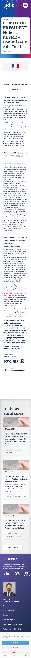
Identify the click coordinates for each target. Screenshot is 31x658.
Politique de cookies (9, 656)
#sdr (25, 496)
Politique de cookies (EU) (12, 629)
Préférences (15, 652)
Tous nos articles (12, 548)
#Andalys (9, 496)
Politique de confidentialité (20, 656)
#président (7, 51)
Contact (6, 615)
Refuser (15, 647)
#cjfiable (9, 533)
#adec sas (9, 449)
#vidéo (19, 536)
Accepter (15, 642)
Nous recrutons (8, 610)
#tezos (14, 51)
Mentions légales (9, 620)
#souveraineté (10, 452)
